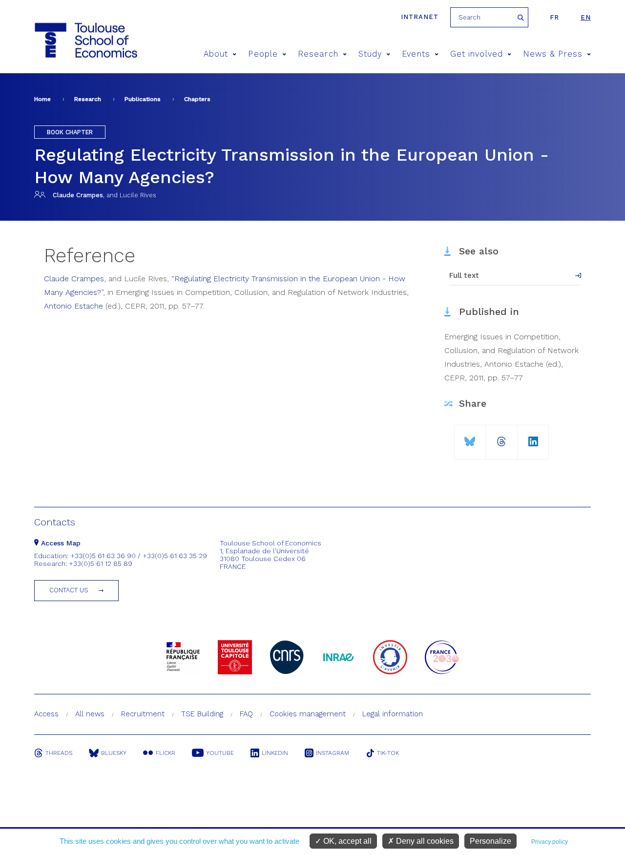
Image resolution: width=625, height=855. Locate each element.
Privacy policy (549, 841)
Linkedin (275, 753)
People (262, 54)
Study (370, 54)
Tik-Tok (388, 753)
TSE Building (202, 713)
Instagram (332, 753)
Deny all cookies (424, 841)
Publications (143, 99)
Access (46, 713)
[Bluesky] (470, 438)
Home (42, 99)
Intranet (419, 17)
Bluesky (113, 753)
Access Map (60, 543)
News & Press (553, 54)
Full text (464, 275)
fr (554, 17)
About (216, 54)
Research (318, 54)
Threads (58, 753)
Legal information (392, 713)
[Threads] (501, 438)
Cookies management (308, 713)
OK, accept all (346, 841)
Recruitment (143, 713)
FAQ (246, 713)
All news (89, 713)
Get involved (476, 54)
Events (416, 54)
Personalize (490, 841)
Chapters (197, 99)
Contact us (68, 590)
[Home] (67, 40)
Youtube (220, 753)
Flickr (165, 753)
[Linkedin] (533, 438)
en (586, 17)
